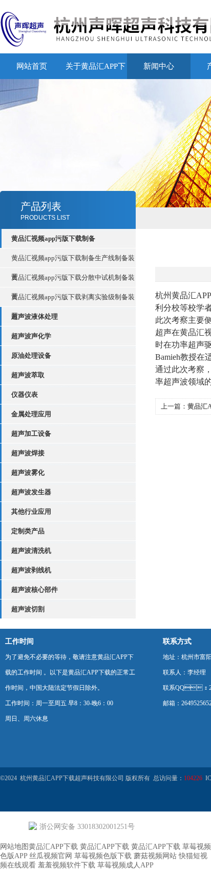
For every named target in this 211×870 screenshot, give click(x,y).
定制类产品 (28, 531)
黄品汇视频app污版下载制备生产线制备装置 (73, 260)
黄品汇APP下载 (53, 846)
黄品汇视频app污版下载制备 (53, 238)
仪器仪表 (24, 394)
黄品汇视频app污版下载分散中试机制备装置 (73, 280)
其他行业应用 (31, 511)
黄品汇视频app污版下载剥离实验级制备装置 (73, 299)
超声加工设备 (31, 433)
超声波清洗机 (31, 550)
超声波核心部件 (34, 589)
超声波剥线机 (31, 570)
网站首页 (31, 66)
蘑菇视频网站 (155, 856)
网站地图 (14, 846)
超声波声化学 (31, 336)
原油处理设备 (31, 355)
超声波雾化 (28, 472)
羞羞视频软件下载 (66, 865)
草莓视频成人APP (125, 865)
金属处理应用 (31, 414)
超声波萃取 (28, 375)
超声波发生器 (31, 492)
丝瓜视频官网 (50, 856)
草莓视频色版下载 (103, 856)
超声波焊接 (28, 453)
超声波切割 (28, 609)
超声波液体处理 (34, 316)
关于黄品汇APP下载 (95, 79)
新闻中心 (158, 66)
